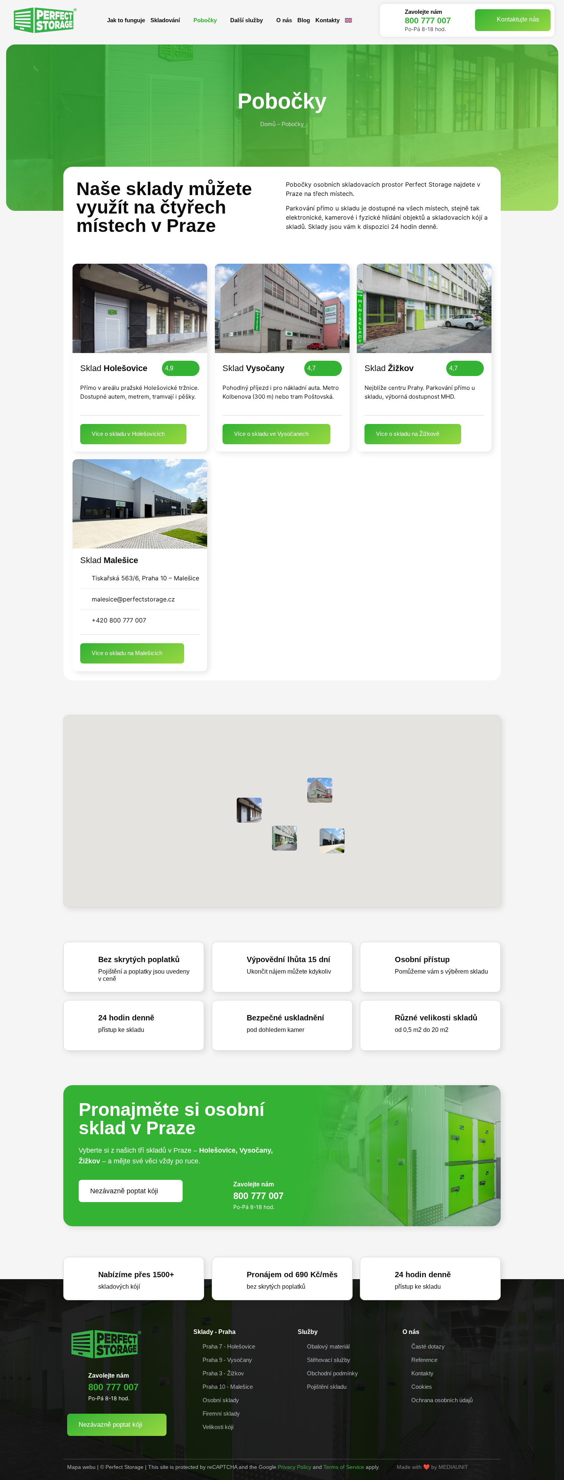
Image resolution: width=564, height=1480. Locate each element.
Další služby (246, 20)
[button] (249, 810)
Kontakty (327, 20)
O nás (284, 20)
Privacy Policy (294, 1467)
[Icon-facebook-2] (491, 1469)
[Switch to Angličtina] (348, 20)
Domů (267, 124)
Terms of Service (343, 1467)
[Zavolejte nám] (392, 20)
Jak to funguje (126, 20)
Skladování (165, 20)
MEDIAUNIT (453, 1467)
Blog (303, 20)
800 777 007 (428, 20)
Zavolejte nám (423, 11)
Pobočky (205, 20)
